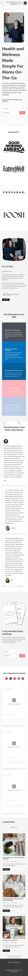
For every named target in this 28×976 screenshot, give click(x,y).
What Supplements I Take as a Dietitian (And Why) (14, 858)
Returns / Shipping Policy (14, 962)
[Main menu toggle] (25, 3)
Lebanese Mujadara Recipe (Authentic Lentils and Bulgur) (13, 899)
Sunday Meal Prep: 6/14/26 (10, 940)
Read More (6, 869)
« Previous (10, 957)
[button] (2, 3)
